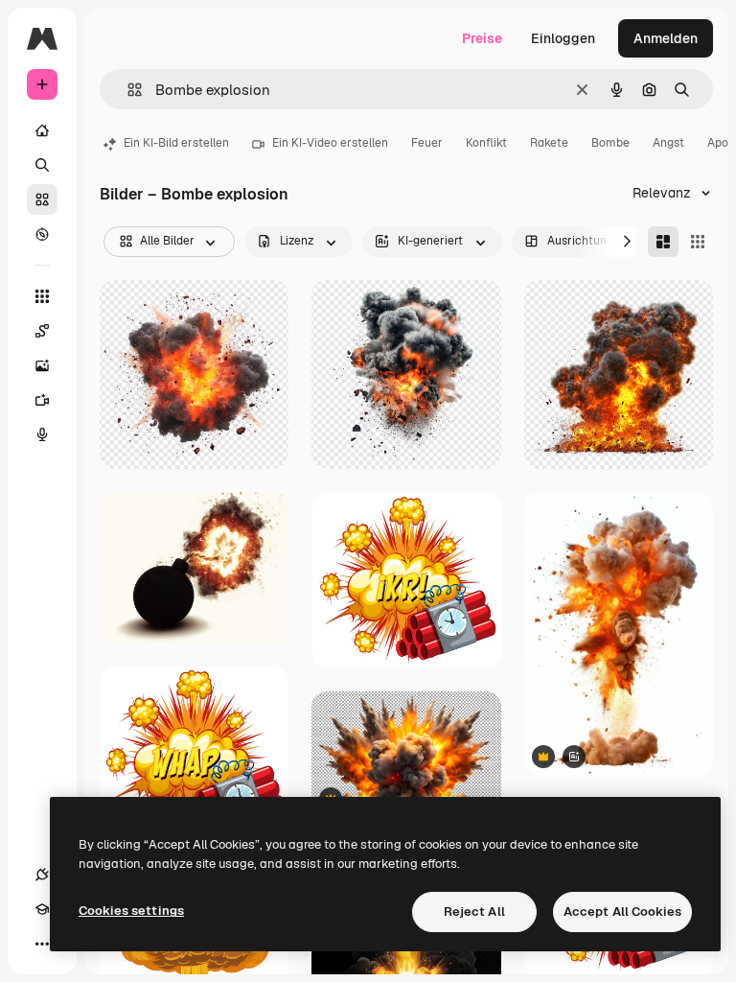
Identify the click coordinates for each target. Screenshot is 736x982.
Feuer (427, 143)
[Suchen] (42, 165)
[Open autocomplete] (127, 89)
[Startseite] (42, 130)
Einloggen (563, 38)
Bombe (610, 143)
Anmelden (665, 38)
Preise (482, 38)
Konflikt (486, 143)
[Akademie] (42, 909)
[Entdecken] (42, 234)
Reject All (474, 911)
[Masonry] (663, 241)
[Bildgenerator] (42, 365)
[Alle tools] (42, 296)
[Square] (697, 241)
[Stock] (42, 199)
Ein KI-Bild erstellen (176, 143)
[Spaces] (42, 331)
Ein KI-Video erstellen (330, 143)
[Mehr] (42, 943)
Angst (668, 143)
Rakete (549, 143)
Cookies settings (131, 910)
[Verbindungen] (42, 874)
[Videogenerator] (42, 400)
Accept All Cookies (622, 911)
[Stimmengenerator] (42, 434)
